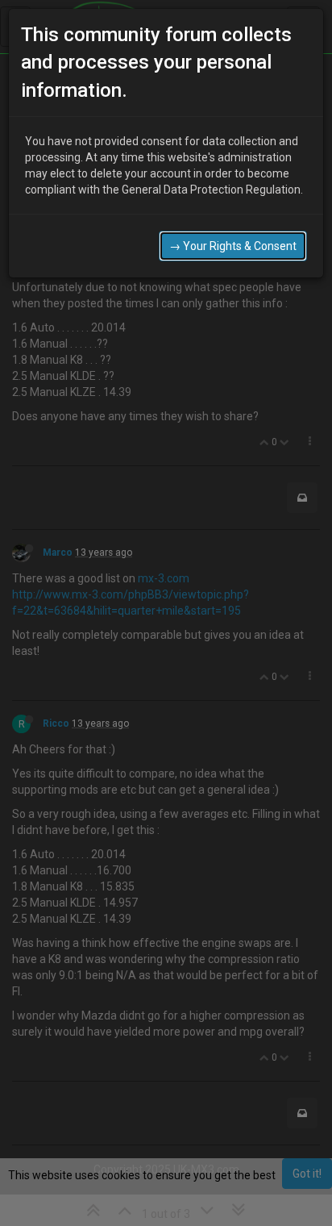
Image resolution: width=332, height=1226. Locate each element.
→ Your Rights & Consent (233, 246)
